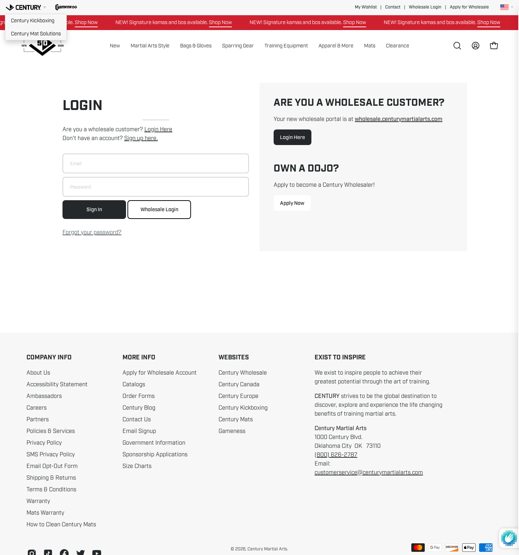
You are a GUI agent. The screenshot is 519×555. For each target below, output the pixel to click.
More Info (139, 358)
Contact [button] (392, 7)
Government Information (154, 442)
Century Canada (239, 384)
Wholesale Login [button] (425, 7)
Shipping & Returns (51, 477)
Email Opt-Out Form (52, 466)
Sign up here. (141, 138)
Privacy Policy (44, 442)
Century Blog (139, 407)
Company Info (49, 358)
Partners (37, 419)
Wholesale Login (159, 209)
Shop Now (80, 22)
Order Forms (139, 396)
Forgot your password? (91, 232)
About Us (38, 372)
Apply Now (292, 203)
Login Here (158, 129)
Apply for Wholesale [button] (469, 7)
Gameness (232, 431)
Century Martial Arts (267, 549)
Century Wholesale (243, 372)
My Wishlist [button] (366, 7)
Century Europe (238, 396)
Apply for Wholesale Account (160, 372)
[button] (66, 7)
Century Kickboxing (32, 20)
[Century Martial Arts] (42, 45)
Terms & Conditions (51, 489)
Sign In (94, 209)
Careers (36, 407)
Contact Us (137, 419)
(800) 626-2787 (336, 454)
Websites (234, 358)
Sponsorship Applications (155, 454)
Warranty (38, 501)
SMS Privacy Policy (50, 454)
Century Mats (236, 419)
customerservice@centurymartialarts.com (369, 472)
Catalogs (134, 384)
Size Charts (137, 466)
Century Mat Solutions (36, 33)
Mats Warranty (45, 512)
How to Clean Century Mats (61, 524)
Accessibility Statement (57, 384)
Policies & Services (50, 431)
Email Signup (139, 431)
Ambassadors (44, 396)
